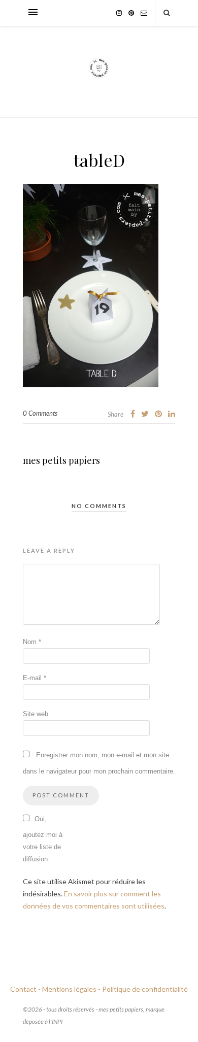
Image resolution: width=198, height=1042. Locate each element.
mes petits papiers (61, 460)
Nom (32, 642)
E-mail (34, 678)
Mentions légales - (71, 989)
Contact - (25, 989)
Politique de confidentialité (145, 989)
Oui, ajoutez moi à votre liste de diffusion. (42, 839)
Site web (35, 714)
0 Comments (40, 413)
